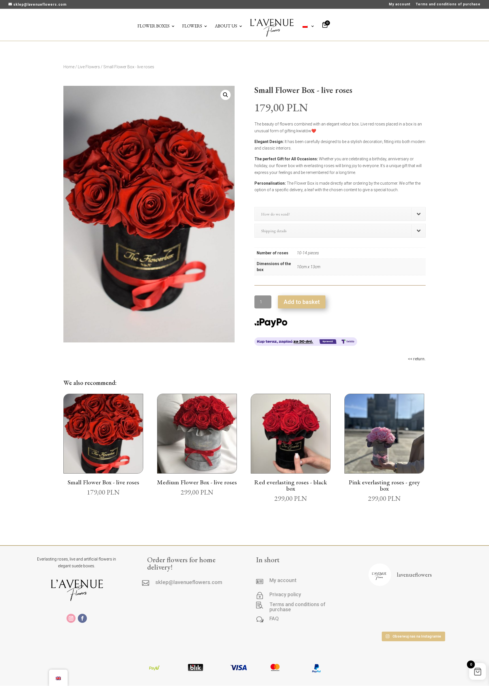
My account (399, 4)
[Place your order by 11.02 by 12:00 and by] (412, 619)
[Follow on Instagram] (71, 618)
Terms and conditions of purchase (448, 4)
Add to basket (302, 302)
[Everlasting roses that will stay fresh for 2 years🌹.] (443, 619)
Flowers (192, 26)
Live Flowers (89, 67)
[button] (225, 95)
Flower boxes (154, 26)
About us (226, 26)
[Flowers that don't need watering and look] (443, 600)
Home (68, 67)
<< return (416, 359)
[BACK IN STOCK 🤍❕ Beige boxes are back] (382, 600)
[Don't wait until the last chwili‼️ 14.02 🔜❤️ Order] (382, 619)
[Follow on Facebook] (82, 618)
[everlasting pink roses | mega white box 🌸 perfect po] (412, 600)
